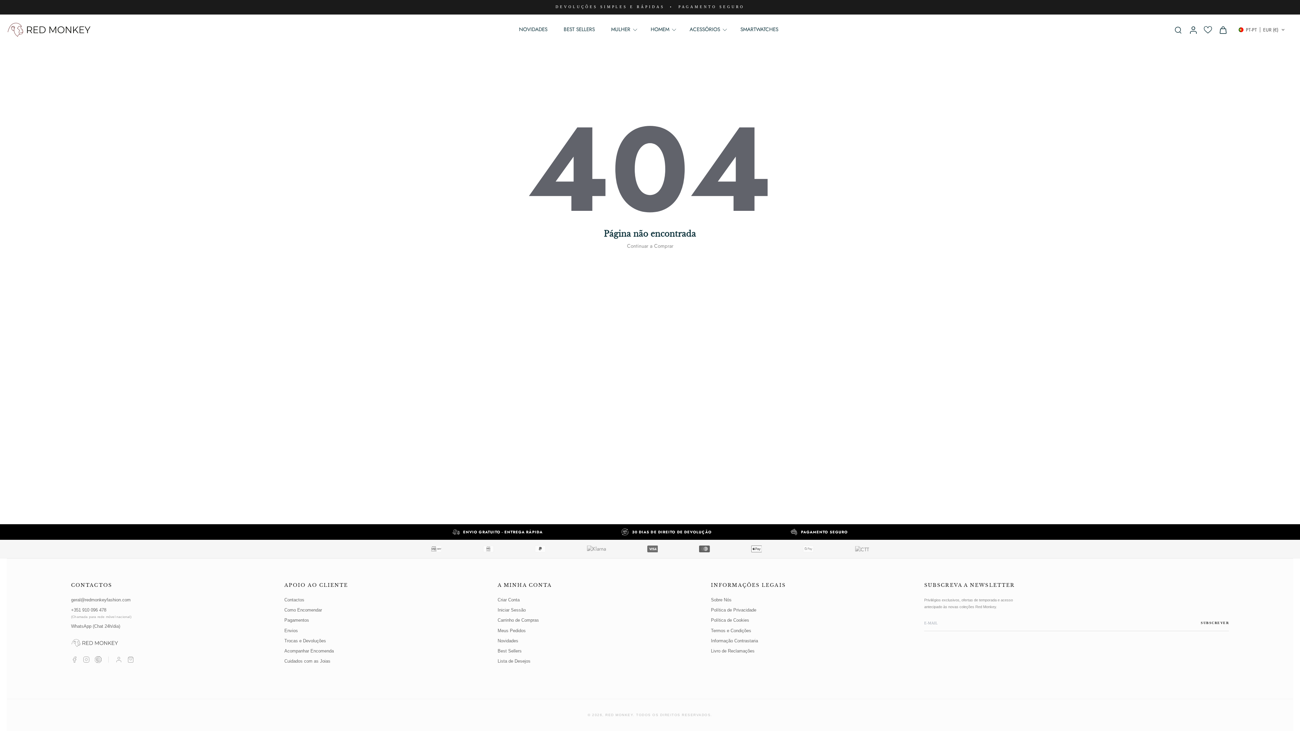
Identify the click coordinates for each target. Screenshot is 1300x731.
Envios (291, 630)
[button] (1262, 29)
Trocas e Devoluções (305, 640)
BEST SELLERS (579, 29)
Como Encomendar (303, 610)
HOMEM (660, 29)
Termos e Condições (731, 630)
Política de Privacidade (733, 610)
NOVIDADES (533, 29)
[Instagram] (86, 659)
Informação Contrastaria (734, 640)
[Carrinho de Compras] (130, 659)
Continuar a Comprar (650, 246)
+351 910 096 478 (101, 613)
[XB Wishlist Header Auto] (1207, 29)
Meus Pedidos (512, 630)
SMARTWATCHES (759, 29)
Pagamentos (296, 620)
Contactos (294, 599)
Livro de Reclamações (733, 651)
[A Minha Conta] (118, 659)
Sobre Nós (721, 599)
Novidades (508, 640)
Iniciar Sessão (512, 610)
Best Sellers (510, 651)
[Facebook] (74, 659)
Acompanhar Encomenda (309, 651)
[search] (1178, 30)
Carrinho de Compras (518, 620)
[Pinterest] (98, 659)
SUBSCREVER (1215, 623)
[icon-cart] (1222, 29)
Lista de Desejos (514, 661)
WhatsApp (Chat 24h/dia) (95, 626)
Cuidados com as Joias (307, 661)
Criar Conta (509, 599)
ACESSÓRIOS (705, 29)
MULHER (620, 29)
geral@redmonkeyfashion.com (101, 599)
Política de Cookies (730, 620)
